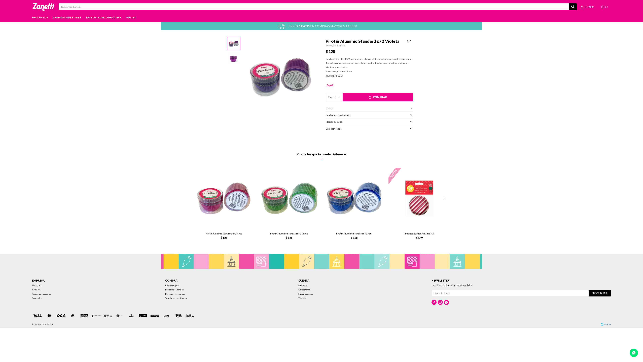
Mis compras (304, 289)
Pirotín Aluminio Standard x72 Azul (354, 233)
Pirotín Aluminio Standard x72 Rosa (223, 233)
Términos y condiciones (176, 298)
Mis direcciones (305, 294)
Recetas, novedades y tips (103, 17)
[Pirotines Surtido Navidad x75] (419, 198)
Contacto (36, 289)
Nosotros (36, 285)
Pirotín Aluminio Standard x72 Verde (289, 233)
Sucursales (37, 298)
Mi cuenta (302, 285)
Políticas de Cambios (174, 289)
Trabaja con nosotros (41, 294)
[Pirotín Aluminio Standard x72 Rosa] (224, 198)
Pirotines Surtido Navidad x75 (419, 233)
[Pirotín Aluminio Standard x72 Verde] (289, 198)
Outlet (131, 17)
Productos (40, 17)
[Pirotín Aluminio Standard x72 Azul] (354, 198)
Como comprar (172, 285)
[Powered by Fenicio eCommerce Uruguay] (606, 324)
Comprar (380, 97)
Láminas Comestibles (67, 17)
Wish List (302, 298)
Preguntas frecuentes (175, 294)
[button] (445, 197)
